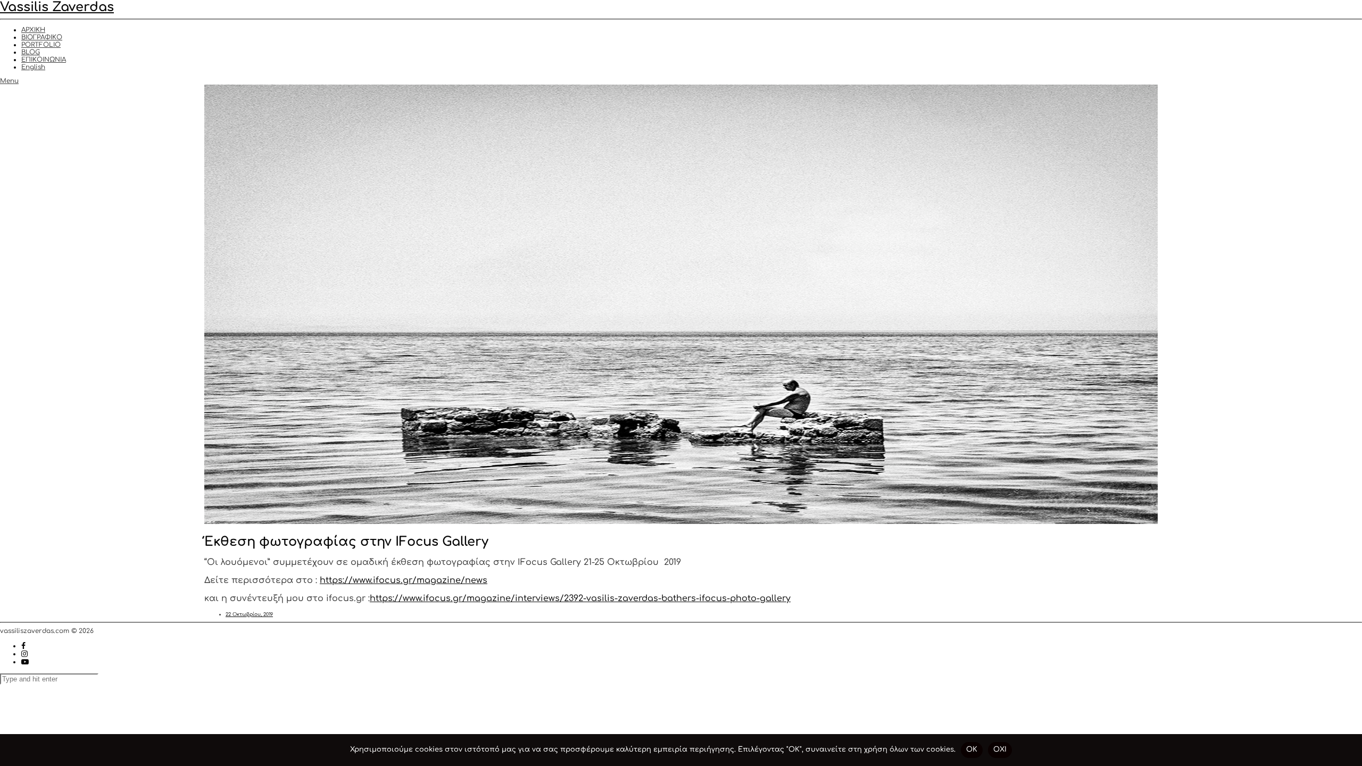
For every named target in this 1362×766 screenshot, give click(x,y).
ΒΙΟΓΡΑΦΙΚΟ (41, 37)
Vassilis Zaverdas (57, 7)
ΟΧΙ (1000, 749)
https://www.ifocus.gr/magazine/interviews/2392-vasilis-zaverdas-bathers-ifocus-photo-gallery (580, 598)
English (33, 67)
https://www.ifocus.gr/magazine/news (403, 580)
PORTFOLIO (41, 44)
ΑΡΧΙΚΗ (33, 30)
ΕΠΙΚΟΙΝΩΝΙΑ (43, 59)
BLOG (30, 52)
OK (972, 749)
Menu (9, 81)
